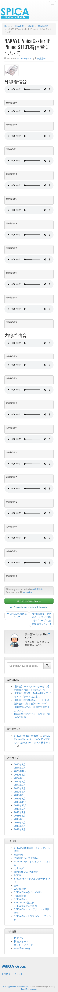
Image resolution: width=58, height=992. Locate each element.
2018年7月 (19, 812)
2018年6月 (19, 815)
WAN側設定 (20, 888)
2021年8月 (19, 781)
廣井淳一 (41, 58)
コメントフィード (23, 945)
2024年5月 (19, 768)
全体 (16, 885)
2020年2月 (19, 791)
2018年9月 (19, 809)
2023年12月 (20, 771)
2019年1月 (19, 798)
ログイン (18, 938)
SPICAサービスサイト (12, 974)
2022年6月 (19, 774)
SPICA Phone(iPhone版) (26, 735)
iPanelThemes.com (29, 989)
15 (49, 634)
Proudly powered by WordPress (15, 987)
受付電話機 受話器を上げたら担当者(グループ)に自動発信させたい (41, 619)
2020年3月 (19, 788)
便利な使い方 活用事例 (26, 871)
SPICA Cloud (20, 899)
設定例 (17, 875)
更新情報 (18, 854)
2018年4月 (19, 822)
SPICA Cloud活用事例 (25, 906)
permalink (27, 592)
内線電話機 (37, 589)
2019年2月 (19, 795)
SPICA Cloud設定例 (24, 902)
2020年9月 (19, 785)
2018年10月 (20, 805)
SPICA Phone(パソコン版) (27, 892)
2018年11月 (20, 802)
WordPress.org (22, 948)
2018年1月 (19, 829)
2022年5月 (19, 778)
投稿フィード (21, 941)
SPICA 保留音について (18, 615)
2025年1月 (19, 764)
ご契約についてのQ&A (26, 858)
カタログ (18, 868)
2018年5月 (19, 819)
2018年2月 (19, 826)
